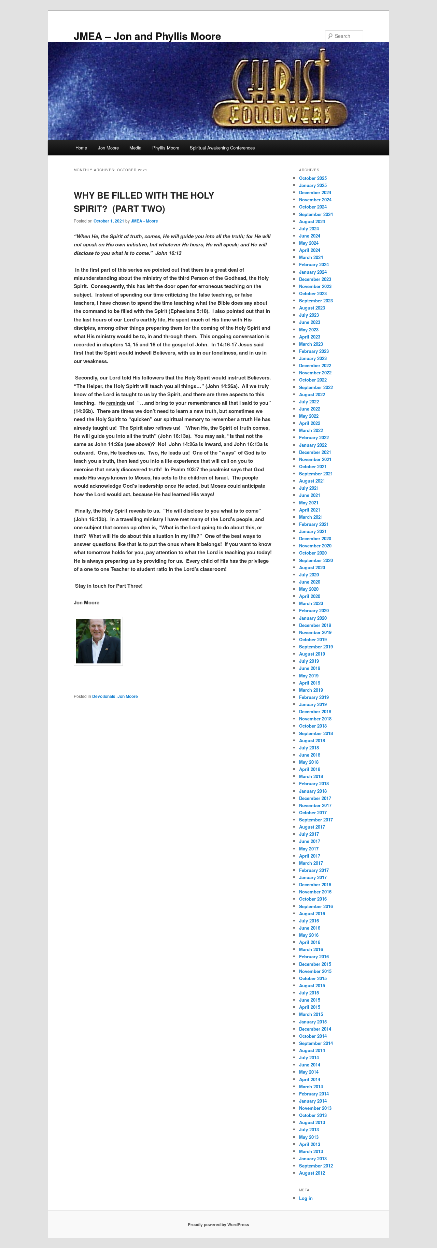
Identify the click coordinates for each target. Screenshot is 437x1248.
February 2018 (314, 783)
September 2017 (316, 819)
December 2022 (315, 365)
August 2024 (312, 221)
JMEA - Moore (144, 221)
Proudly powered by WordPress (218, 1224)
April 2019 (309, 682)
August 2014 (312, 1050)
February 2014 (314, 1093)
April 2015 (309, 1007)
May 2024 (309, 243)
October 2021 (313, 466)
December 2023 (315, 279)
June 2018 (309, 754)
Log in (306, 1198)
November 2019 (315, 632)
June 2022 (309, 408)
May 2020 (309, 589)
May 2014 (309, 1071)
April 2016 (309, 942)
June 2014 (309, 1064)
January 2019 (313, 704)
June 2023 (309, 322)
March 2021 (311, 517)
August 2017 (312, 826)
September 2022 (316, 387)
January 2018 (313, 791)
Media (135, 147)
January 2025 (313, 185)
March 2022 (311, 430)
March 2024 (311, 257)
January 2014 (313, 1101)
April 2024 (309, 250)
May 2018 (309, 762)
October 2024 (313, 206)
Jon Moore (108, 147)
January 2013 (313, 1158)
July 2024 (309, 228)
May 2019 (309, 675)
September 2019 (316, 646)
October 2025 (313, 178)
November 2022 (315, 372)
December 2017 (315, 798)
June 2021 (309, 495)
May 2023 (309, 329)
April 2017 (309, 855)
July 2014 (309, 1057)
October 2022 (313, 379)
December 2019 (315, 625)
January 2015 (313, 1021)
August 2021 (312, 480)
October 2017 (313, 812)
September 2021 (316, 473)
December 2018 (315, 711)
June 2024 (309, 235)
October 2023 (313, 293)
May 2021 (309, 502)
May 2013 (309, 1137)
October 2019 (313, 639)
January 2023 (313, 358)
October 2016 (313, 898)
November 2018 (315, 718)
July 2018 (309, 747)
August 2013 (312, 1122)
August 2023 (312, 307)
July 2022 (309, 401)
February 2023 (314, 351)
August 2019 (312, 653)
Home (81, 147)
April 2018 (309, 769)
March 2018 (311, 776)
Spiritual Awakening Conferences (222, 147)
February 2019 (314, 697)
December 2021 (315, 452)
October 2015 (313, 978)
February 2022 (314, 437)
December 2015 (315, 964)
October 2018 (313, 725)
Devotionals (103, 696)
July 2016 (309, 920)
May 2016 (309, 935)
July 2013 (309, 1129)
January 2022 (313, 445)
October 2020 (313, 552)
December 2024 (315, 192)
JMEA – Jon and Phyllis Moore (147, 35)
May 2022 (309, 416)
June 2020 (309, 581)
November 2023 (315, 286)
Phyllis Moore (165, 147)
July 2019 (309, 661)
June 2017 (309, 841)
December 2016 (315, 884)
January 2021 (313, 531)
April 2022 (309, 423)
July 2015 (309, 992)
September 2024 (316, 214)
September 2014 (316, 1043)
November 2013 (315, 1108)
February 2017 (314, 870)
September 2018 (316, 733)
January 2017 (313, 877)
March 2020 (311, 603)
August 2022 (312, 394)
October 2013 (313, 1115)
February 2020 (314, 610)
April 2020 (309, 596)
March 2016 (311, 949)
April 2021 (309, 509)
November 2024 (315, 199)
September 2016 (316, 906)
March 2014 (311, 1086)
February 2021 (314, 524)
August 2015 (312, 985)
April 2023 (309, 336)
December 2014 (315, 1028)
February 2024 (314, 264)
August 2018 (312, 740)
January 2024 (313, 272)
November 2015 (315, 971)
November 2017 (315, 805)
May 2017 (309, 848)
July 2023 (309, 315)
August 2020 (312, 567)
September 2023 (316, 300)
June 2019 (309, 668)
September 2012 (316, 1165)
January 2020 (313, 618)
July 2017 (309, 834)
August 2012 (312, 1173)
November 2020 (315, 545)
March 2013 (311, 1151)
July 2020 (309, 574)
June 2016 (309, 927)
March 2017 (311, 863)
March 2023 (311, 344)
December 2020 (315, 538)
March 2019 (311, 690)
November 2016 (315, 891)
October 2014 (313, 1036)
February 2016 (314, 956)
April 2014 (309, 1079)
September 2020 (316, 560)
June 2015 (309, 999)
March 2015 (311, 1014)
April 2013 (309, 1144)
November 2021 (315, 459)
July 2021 (309, 488)
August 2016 (312, 913)
